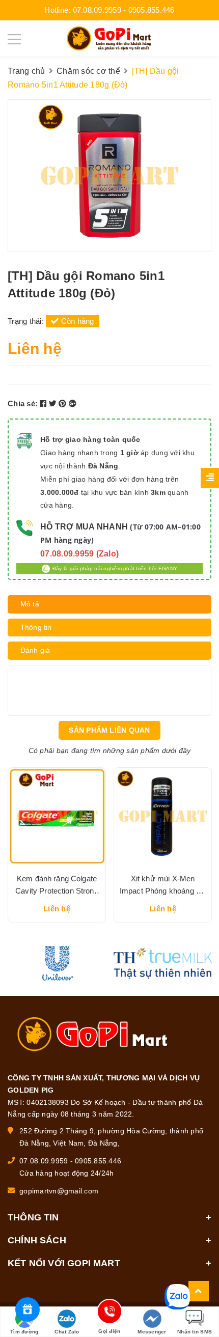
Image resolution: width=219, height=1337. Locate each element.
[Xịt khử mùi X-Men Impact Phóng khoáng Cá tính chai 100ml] (162, 816)
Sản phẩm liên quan (109, 730)
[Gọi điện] (109, 1313)
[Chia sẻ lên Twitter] (54, 403)
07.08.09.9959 (97, 10)
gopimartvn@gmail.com (58, 1191)
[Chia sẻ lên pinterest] (64, 403)
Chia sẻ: (23, 403)
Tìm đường (24, 1331)
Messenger (152, 1331)
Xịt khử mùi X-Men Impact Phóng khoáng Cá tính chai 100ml (163, 890)
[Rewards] (27, 1309)
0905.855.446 (151, 10)
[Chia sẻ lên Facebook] (44, 403)
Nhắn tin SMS (194, 1331)
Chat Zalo (66, 1331)
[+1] (72, 403)
